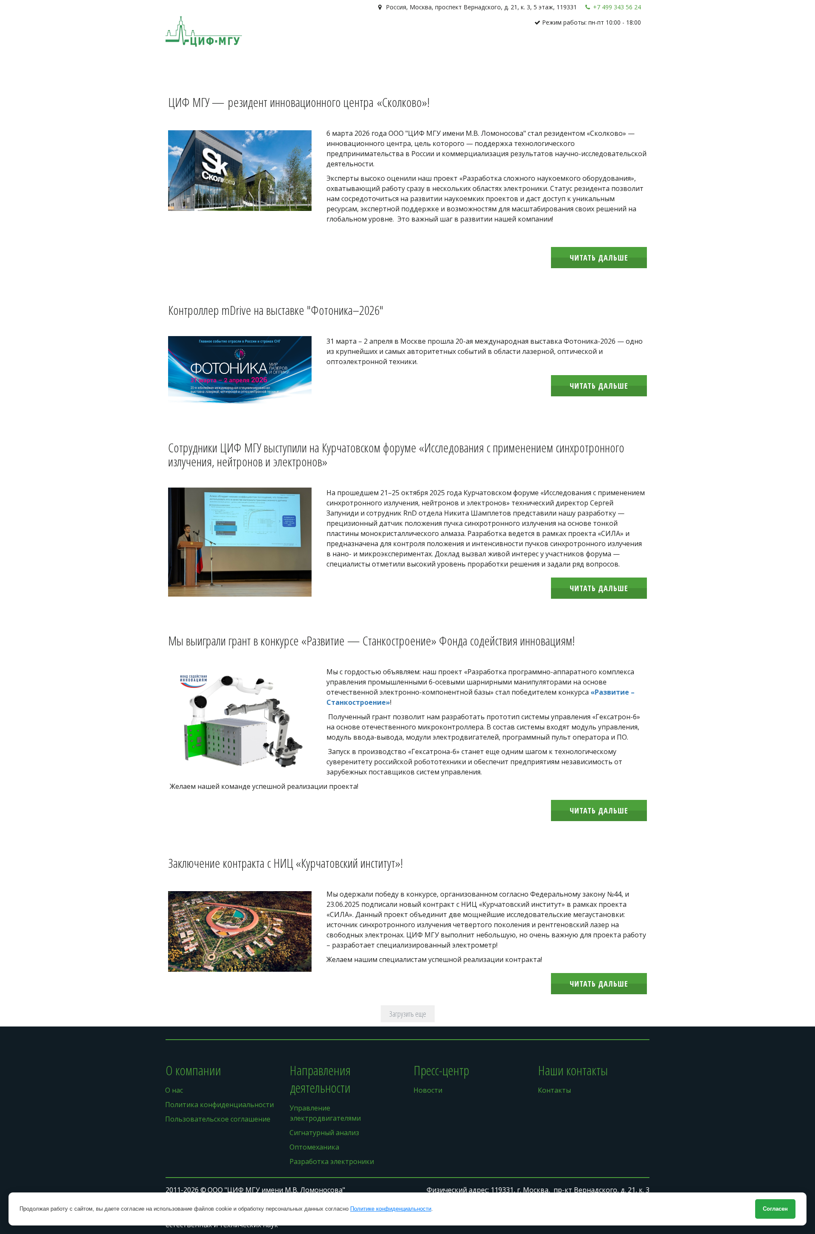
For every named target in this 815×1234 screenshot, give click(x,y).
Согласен (775, 1209)
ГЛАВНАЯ (442, 46)
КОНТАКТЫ (604, 46)
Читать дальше (599, 257)
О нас (472, 46)
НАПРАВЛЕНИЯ (516, 46)
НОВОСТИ (565, 46)
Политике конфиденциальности (390, 1209)
